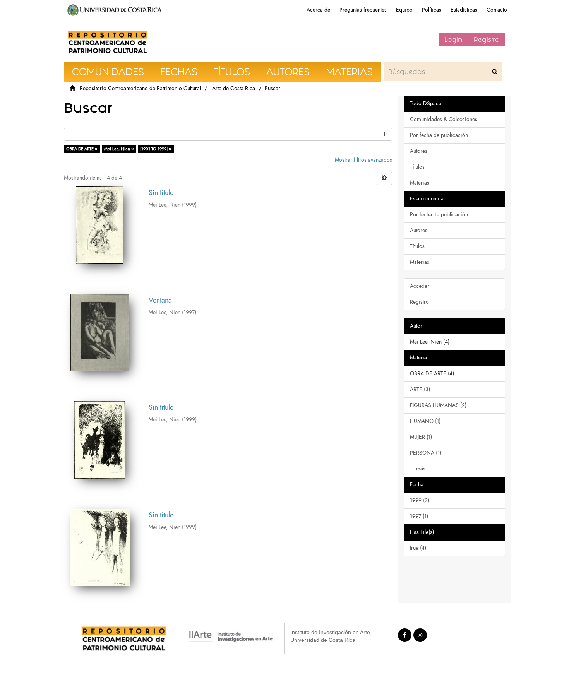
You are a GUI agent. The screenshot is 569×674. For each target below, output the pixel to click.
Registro (486, 39)
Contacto (497, 10)
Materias (419, 182)
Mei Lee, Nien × (119, 149)
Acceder (419, 286)
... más (417, 468)
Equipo (404, 10)
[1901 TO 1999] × (155, 149)
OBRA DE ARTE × (82, 149)
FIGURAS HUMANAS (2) (438, 405)
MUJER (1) (421, 437)
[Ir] (494, 71)
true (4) (418, 548)
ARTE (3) (420, 389)
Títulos (417, 167)
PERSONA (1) (425, 453)
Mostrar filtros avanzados (363, 160)
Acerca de (318, 10)
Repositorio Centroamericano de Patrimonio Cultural (140, 88)
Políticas (431, 10)
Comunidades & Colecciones (443, 119)
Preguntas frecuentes (363, 10)
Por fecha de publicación (439, 135)
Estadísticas (464, 10)
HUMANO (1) (425, 421)
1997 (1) (419, 516)
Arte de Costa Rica (233, 88)
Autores (418, 151)
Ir (385, 134)
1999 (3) (419, 500)
